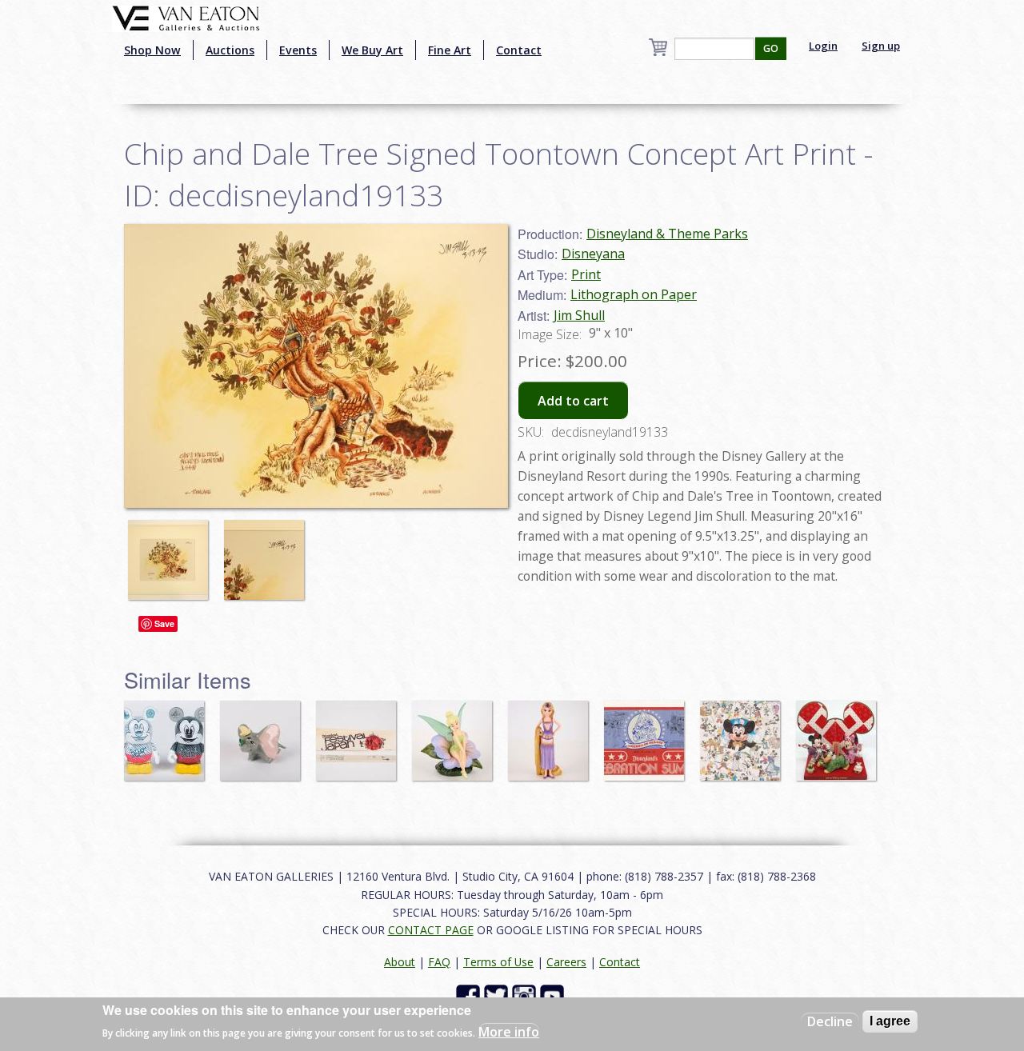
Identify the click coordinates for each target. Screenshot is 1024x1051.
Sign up (881, 45)
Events (298, 50)
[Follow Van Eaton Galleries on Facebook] (470, 995)
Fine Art (449, 50)
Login (823, 45)
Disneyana (593, 253)
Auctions (230, 50)
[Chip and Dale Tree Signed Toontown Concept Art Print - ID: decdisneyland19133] (172, 552)
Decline (830, 1021)
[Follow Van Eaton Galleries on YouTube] (554, 995)
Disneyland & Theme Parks (667, 233)
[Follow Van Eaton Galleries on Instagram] (526, 995)
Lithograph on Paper (633, 294)
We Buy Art (372, 50)
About (399, 961)
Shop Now (152, 50)
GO (770, 48)
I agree (890, 1021)
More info (508, 1032)
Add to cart (573, 401)
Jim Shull (579, 315)
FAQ (439, 961)
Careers (566, 961)
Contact (519, 50)
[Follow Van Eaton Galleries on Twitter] (498, 995)
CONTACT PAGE (431, 929)
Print (586, 274)
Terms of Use (498, 961)
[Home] (186, 17)
